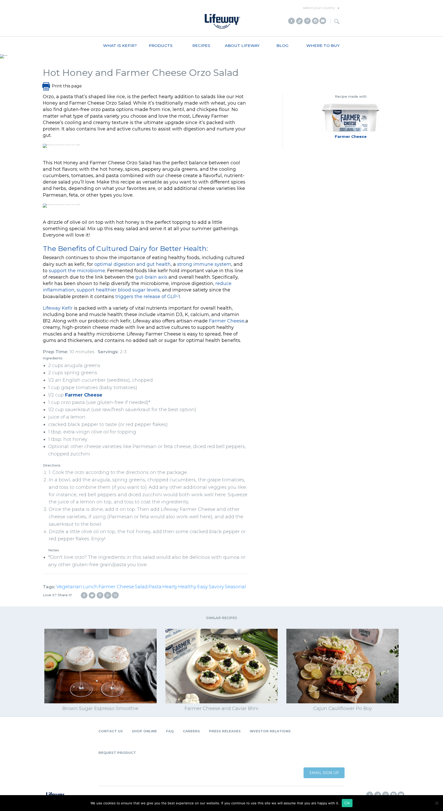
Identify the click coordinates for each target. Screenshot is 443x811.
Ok (347, 803)
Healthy (187, 587)
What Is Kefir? (120, 45)
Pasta (155, 587)
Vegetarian (69, 587)
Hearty (169, 587)
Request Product (117, 753)
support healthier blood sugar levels (118, 290)
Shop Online (144, 731)
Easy (202, 587)
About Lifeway (242, 45)
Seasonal (235, 587)
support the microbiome (77, 270)
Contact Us (110, 731)
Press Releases (225, 731)
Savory (216, 587)
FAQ (170, 731)
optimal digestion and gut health (132, 264)
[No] (436, 803)
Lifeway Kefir (58, 308)
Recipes (201, 45)
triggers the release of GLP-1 (147, 296)
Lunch (90, 587)
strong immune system (204, 264)
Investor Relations (270, 731)
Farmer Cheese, (227, 321)
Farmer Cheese (83, 395)
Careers (191, 731)
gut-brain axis (151, 277)
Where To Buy (323, 45)
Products (161, 45)
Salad (141, 587)
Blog (282, 45)
